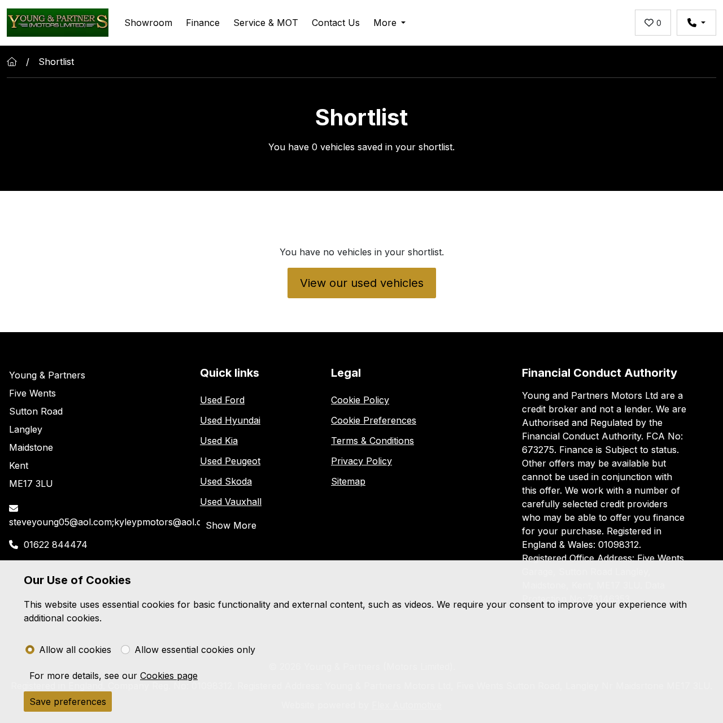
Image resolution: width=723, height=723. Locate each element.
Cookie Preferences (373, 420)
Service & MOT (265, 22)
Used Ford (222, 400)
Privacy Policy (361, 461)
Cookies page (169, 675)
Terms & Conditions (372, 440)
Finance (203, 22)
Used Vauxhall (231, 501)
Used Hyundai (230, 420)
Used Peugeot (230, 461)
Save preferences (67, 701)
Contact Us (336, 22)
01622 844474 (56, 544)
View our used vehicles (362, 283)
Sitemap (348, 481)
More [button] (385, 22)
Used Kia (219, 440)
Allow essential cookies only (194, 649)
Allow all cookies (75, 649)
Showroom (148, 22)
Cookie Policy (360, 400)
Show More (231, 525)
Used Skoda (226, 481)
